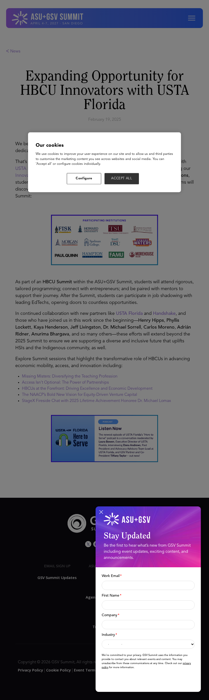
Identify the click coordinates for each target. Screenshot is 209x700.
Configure (84, 178)
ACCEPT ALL (121, 178)
